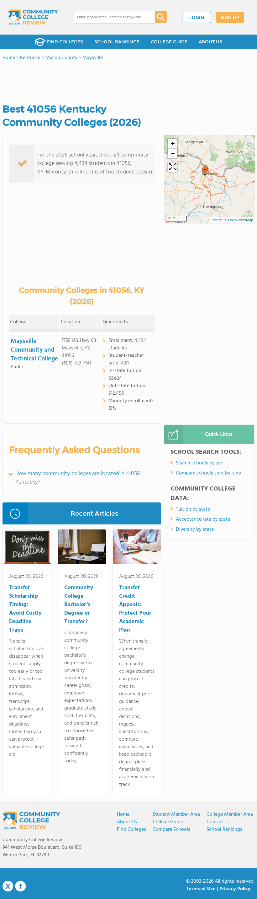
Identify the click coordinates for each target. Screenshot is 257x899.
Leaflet (216, 220)
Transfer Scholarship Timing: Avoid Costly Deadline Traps (25, 609)
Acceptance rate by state (203, 519)
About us (127, 822)
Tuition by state (193, 509)
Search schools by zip (199, 463)
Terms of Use (201, 889)
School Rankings (224, 829)
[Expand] (172, 167)
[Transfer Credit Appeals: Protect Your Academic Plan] (137, 548)
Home (123, 814)
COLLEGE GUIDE (169, 42)
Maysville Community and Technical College (34, 350)
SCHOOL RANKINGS (116, 42)
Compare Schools (171, 829)
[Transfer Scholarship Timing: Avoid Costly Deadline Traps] (27, 548)
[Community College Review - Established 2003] (33, 17)
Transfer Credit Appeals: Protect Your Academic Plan (135, 609)
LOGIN (196, 18)
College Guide (168, 822)
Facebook (20, 886)
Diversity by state (195, 529)
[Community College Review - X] (8, 886)
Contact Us (219, 822)
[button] (205, 172)
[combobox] (110, 17)
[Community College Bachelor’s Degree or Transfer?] (82, 548)
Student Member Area (176, 814)
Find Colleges (131, 829)
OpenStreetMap (240, 220)
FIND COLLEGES (65, 42)
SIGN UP (230, 18)
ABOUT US (210, 42)
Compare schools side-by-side (208, 473)
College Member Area (230, 814)
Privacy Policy (235, 889)
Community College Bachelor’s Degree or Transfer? (78, 605)
